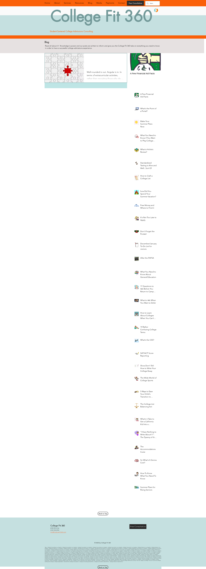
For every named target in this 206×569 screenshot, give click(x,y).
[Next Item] (157, 62)
